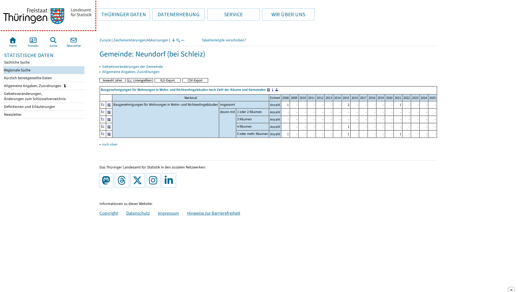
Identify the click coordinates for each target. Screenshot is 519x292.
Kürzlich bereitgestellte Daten (27, 78)
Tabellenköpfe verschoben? (224, 40)
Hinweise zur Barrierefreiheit (213, 213)
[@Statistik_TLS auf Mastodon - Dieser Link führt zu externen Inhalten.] (107, 180)
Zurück (105, 40)
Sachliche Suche (16, 62)
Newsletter (12, 114)
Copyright (108, 213)
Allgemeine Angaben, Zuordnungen (33, 85)
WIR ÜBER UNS (283, 14)
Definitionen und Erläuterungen (29, 106)
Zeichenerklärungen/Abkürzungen (140, 40)
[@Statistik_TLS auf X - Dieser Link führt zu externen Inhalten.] (139, 180)
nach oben (109, 144)
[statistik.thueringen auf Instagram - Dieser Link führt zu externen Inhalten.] (154, 180)
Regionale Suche (17, 70)
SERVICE (225, 14)
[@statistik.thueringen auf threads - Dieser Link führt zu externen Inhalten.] (123, 180)
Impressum (168, 213)
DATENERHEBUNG (175, 14)
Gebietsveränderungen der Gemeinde (132, 66)
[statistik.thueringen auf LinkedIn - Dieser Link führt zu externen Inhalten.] (170, 180)
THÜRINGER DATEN (121, 14)
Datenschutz (138, 213)
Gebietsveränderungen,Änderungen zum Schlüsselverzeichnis (34, 96)
